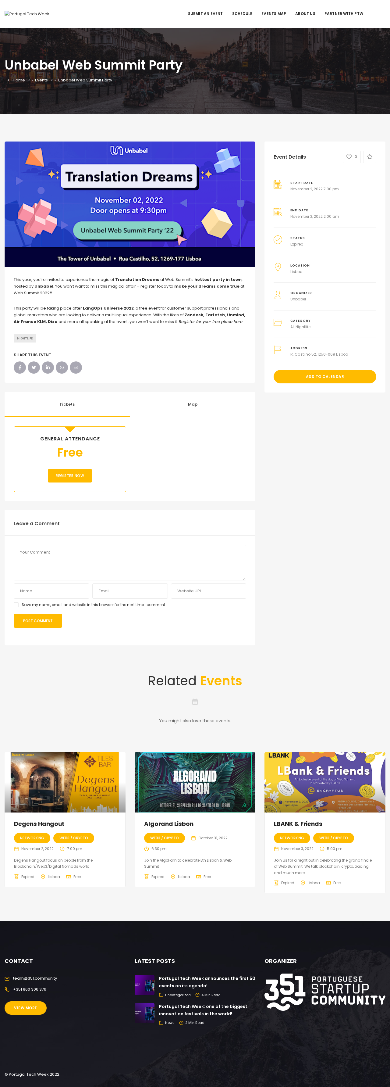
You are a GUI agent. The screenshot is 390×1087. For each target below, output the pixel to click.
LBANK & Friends (298, 824)
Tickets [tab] (67, 404)
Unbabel (298, 299)
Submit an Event (205, 13)
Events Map (273, 13)
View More (25, 1007)
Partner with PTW (343, 13)
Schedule (242, 13)
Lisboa (296, 271)
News (170, 1022)
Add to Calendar (325, 376)
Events (41, 80)
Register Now (70, 475)
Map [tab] (192, 404)
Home (19, 80)
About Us (305, 13)
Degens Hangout (39, 824)
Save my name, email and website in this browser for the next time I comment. (94, 604)
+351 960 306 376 (29, 989)
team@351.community (35, 978)
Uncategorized (178, 994)
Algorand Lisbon (168, 824)
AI (292, 326)
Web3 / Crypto (73, 838)
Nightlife (25, 338)
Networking (32, 838)
